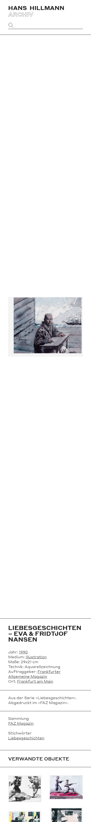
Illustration (36, 656)
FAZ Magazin (21, 723)
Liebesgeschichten (26, 737)
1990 (23, 651)
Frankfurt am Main (35, 681)
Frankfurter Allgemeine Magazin (34, 674)
